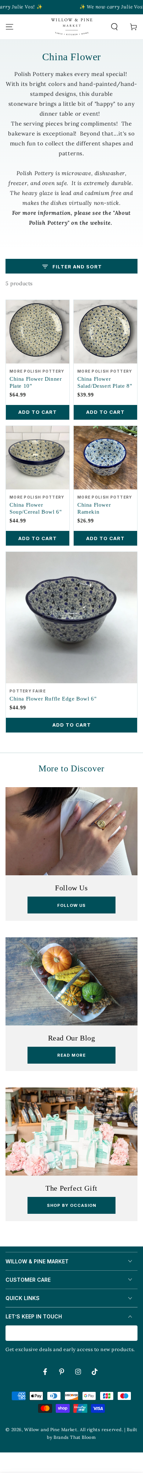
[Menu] (9, 27)
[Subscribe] (133, 1333)
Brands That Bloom (75, 1437)
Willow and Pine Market (50, 1429)
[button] (114, 27)
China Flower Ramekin (94, 508)
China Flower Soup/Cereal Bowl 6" (36, 508)
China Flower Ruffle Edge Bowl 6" (53, 699)
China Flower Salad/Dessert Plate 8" (104, 382)
